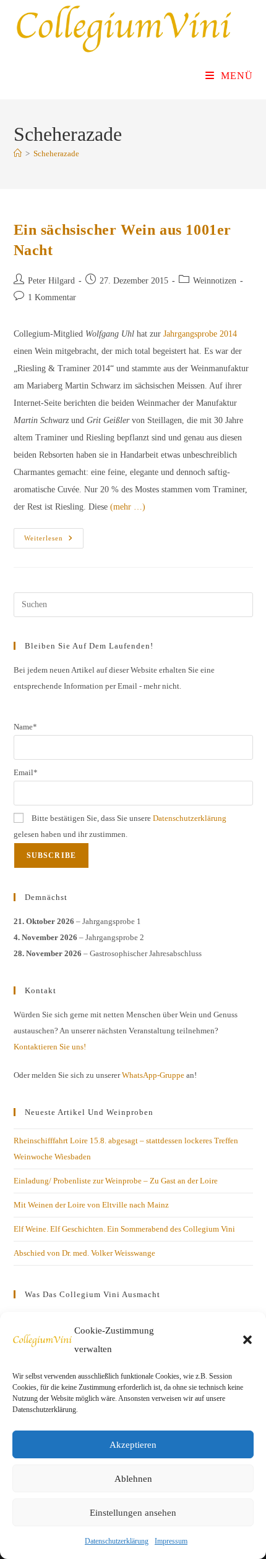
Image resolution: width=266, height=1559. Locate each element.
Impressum (171, 1541)
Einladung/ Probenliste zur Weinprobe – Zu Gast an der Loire (116, 1180)
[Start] (18, 153)
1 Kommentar (52, 297)
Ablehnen (133, 1479)
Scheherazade (56, 153)
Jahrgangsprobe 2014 (200, 333)
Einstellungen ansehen (133, 1513)
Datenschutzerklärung (116, 1541)
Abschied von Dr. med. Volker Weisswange (84, 1253)
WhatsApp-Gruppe (153, 1075)
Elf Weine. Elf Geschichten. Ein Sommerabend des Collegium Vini (124, 1228)
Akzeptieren (133, 1445)
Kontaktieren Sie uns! (50, 1046)
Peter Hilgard (51, 280)
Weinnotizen (214, 280)
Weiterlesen (54, 541)
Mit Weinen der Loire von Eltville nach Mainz (91, 1204)
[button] (247, 1340)
